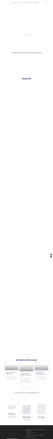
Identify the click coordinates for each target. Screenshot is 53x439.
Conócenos (13, 2)
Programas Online (36, 2)
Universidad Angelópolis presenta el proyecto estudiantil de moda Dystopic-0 (41, 373)
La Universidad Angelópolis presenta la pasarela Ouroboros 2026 (11, 373)
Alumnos (18, 2)
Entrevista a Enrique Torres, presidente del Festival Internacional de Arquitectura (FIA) (26, 375)
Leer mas (7, 381)
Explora (21, 2)
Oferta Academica (30, 2)
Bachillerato (25, 2)
